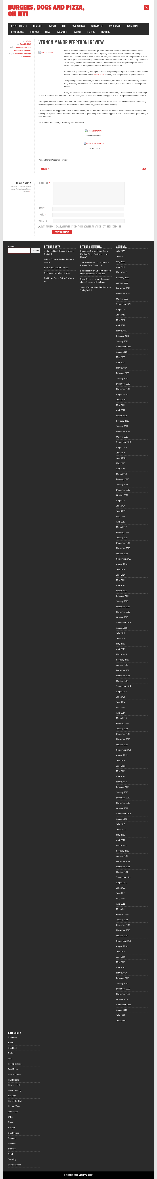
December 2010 (123, 925)
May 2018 (120, 463)
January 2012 (122, 856)
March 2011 (121, 909)
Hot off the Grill (19, 25)
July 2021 (120, 315)
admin (28, 41)
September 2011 (123, 877)
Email (42, 214)
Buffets (52, 25)
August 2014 (121, 691)
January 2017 (122, 538)
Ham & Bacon (115, 25)
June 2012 (120, 829)
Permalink (27, 57)
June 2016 (120, 575)
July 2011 (120, 888)
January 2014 (122, 729)
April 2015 (120, 649)
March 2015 (121, 654)
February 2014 (122, 723)
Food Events (13, 1069)
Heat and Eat (132, 25)
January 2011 (122, 920)
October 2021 (122, 299)
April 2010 (120, 967)
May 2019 (120, 405)
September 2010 (123, 941)
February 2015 (122, 660)
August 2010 (121, 946)
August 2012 (121, 819)
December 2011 (123, 861)
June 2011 (120, 893)
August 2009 (121, 1010)
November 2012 (123, 803)
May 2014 (120, 707)
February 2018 (122, 479)
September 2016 (123, 559)
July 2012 (120, 824)
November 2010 (123, 930)
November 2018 (123, 431)
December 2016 (123, 543)
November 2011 (123, 867)
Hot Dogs (34, 32)
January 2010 (122, 983)
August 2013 (121, 755)
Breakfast (38, 25)
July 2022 (120, 251)
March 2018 (121, 474)
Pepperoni (19, 53)
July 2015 (120, 633)
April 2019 (120, 410)
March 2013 (121, 782)
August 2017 (121, 500)
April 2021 (120, 325)
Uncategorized (14, 1165)
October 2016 (122, 554)
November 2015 (123, 612)
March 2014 (121, 718)
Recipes (11, 1127)
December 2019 (123, 384)
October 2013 (122, 745)
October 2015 (122, 617)
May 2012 (120, 835)
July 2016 (120, 569)
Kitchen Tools (14, 1106)
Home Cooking (17, 32)
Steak (10, 1154)
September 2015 (123, 622)
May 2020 (120, 357)
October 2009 (122, 999)
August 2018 (121, 447)
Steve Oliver (85, 279)
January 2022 (122, 283)
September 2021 (123, 304)
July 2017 (120, 506)
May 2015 (120, 644)
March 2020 (121, 368)
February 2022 (122, 278)
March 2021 (121, 331)
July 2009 (120, 1015)
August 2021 (121, 309)
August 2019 (121, 394)
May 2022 (120, 262)
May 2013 (120, 771)
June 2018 (120, 458)
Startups (12, 1149)
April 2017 (120, 522)
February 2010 (122, 978)
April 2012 (120, 840)
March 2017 (121, 527)
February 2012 (122, 851)
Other (10, 1117)
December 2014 (123, 670)
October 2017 (122, 495)
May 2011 (120, 898)
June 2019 (120, 400)
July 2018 (120, 453)
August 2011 (121, 883)
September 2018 (123, 442)
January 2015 (122, 665)
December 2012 (123, 798)
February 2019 (122, 421)
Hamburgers (97, 25)
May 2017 (120, 516)
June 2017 (120, 511)
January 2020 (122, 378)
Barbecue (12, 1037)
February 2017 (122, 532)
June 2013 (120, 766)
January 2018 (122, 484)
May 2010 (120, 962)
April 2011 (120, 904)
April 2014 (120, 713)
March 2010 (121, 973)
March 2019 (121, 416)
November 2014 (123, 675)
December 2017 (123, 490)
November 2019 (123, 389)
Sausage (77, 32)
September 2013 (123, 750)
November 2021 (123, 293)
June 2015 (120, 638)
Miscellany (13, 1112)
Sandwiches (62, 32)
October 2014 (122, 681)
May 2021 (120, 320)
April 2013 (120, 776)
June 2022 (120, 256)
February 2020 (122, 373)
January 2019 (122, 426)
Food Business (78, 25)
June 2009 (120, 1020)
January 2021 (122, 341)
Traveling (105, 32)
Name (41, 208)
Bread (10, 1042)
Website (42, 220)
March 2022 (121, 272)
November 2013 (123, 739)
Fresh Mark (99, 75)
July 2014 (120, 697)
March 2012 (121, 845)
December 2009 (123, 989)
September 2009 (123, 1004)
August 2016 (121, 564)
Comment (44, 183)
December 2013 (123, 734)
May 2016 (120, 580)
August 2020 (121, 352)
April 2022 (120, 267)
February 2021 (122, 336)
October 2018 (122, 437)
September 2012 (123, 813)
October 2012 (122, 808)
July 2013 (120, 760)
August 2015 (121, 628)
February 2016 (122, 596)
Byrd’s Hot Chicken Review (56, 268)
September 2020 (123, 346)
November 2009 (123, 994)
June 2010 (120, 957)
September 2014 (123, 686)
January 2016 (122, 601)
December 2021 (123, 288)
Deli (64, 25)
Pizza (47, 32)
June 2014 (120, 702)
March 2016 (121, 591)
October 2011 (122, 872)
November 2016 (123, 548)
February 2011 (122, 914)
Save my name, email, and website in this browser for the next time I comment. (81, 226)
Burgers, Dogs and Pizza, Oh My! (46, 10)
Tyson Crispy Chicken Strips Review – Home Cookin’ (94, 254)
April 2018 (120, 469)
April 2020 (120, 362)
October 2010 (122, 936)
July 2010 (120, 951)
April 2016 (120, 585)
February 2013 (122, 787)
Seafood (91, 32)
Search (11, 246)
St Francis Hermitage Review (57, 273)
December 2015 (123, 607)
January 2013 (122, 792)
